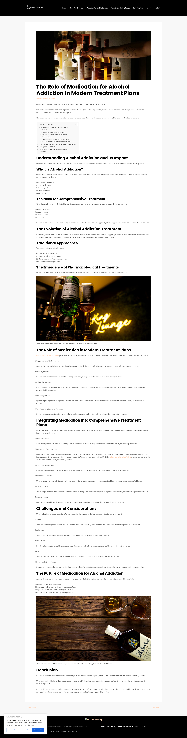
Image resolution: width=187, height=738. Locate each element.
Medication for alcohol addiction (47, 355)
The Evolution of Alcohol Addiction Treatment (53, 135)
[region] (25, 724)
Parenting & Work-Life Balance (97, 8)
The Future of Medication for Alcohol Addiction (53, 149)
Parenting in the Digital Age (120, 8)
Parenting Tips (138, 8)
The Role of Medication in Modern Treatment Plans (55, 142)
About (149, 8)
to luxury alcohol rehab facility (120, 457)
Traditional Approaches (48, 137)
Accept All (38, 730)
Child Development (76, 8)
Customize (13, 730)
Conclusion (42, 152)
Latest (39, 98)
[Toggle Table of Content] (75, 124)
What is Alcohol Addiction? (49, 130)
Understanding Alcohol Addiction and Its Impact (53, 127)
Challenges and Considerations (48, 147)
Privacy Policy (111, 726)
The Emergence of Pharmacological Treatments (55, 139)
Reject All (25, 730)
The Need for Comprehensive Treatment (53, 132)
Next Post (157, 707)
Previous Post (31, 707)
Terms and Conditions (125, 726)
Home (64, 8)
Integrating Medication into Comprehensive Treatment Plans (58, 144)
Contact (157, 8)
